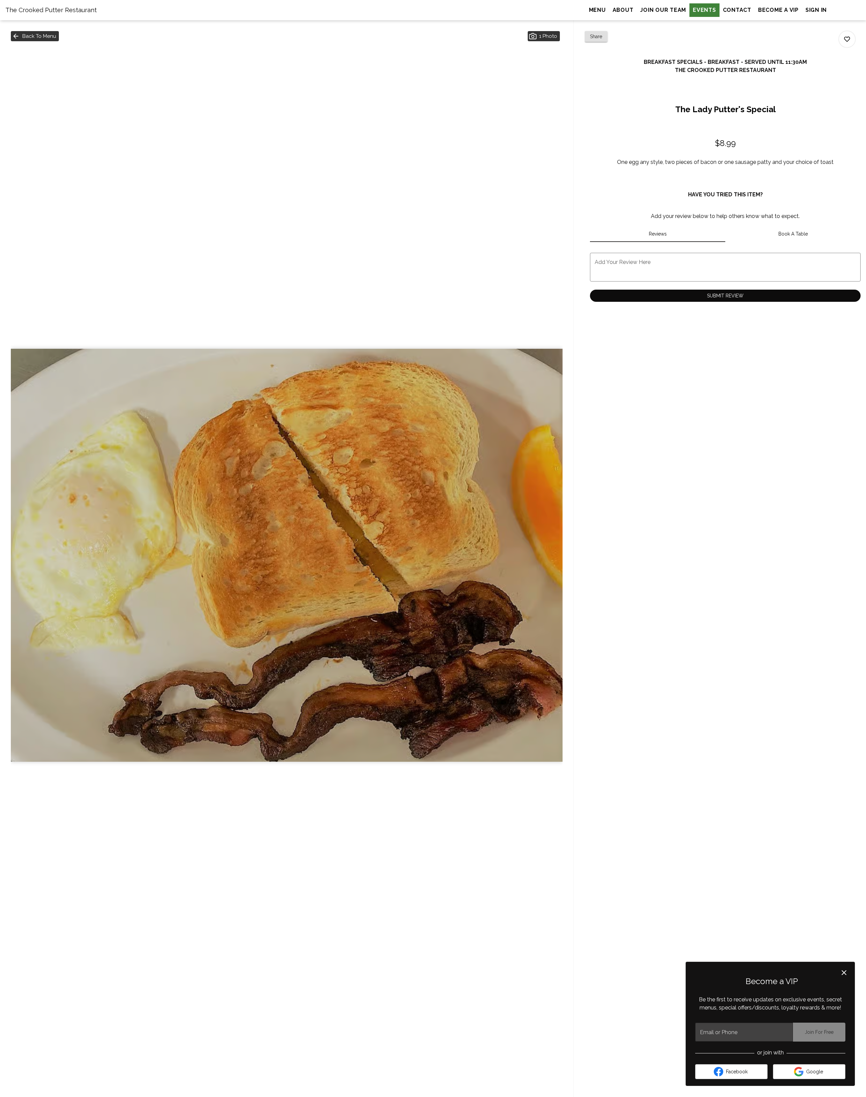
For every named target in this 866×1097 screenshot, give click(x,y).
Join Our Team (663, 10)
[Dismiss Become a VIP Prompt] (844, 973)
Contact (737, 10)
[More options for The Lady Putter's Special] (847, 39)
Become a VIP (778, 10)
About (623, 10)
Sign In (816, 10)
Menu (597, 10)
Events (704, 10)
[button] (35, 36)
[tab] (657, 234)
